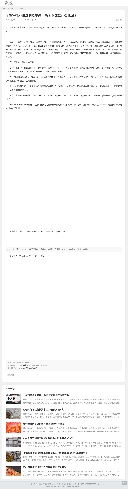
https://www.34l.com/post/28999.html (31, 368)
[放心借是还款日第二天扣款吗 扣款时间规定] (13, 471)
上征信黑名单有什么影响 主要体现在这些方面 (46, 395)
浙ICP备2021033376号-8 (89, 484)
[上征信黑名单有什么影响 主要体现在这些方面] (13, 399)
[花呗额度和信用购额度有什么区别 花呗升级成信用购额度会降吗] (13, 456)
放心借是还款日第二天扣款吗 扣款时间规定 (45, 467)
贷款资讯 (20, 9)
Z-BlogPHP (60, 487)
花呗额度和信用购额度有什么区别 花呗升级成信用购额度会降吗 (55, 452)
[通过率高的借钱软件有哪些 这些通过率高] (13, 427)
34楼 (30, 484)
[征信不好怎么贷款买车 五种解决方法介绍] (13, 413)
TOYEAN (77, 487)
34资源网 (12, 20)
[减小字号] (121, 20)
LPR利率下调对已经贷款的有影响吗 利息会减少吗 (48, 438)
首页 (13, 9)
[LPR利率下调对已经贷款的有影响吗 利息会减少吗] (13, 442)
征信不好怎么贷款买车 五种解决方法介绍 (43, 409)
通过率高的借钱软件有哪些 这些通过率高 (43, 424)
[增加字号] (117, 20)
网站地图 (76, 484)
